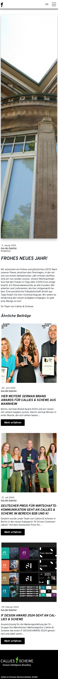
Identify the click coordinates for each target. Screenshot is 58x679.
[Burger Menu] (54, 4)
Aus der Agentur (9, 248)
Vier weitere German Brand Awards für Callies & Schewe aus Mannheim (28, 400)
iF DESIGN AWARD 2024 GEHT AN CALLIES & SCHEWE (28, 617)
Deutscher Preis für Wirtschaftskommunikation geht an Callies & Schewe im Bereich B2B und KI (29, 510)
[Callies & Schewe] (2, 4)
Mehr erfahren (12, 422)
